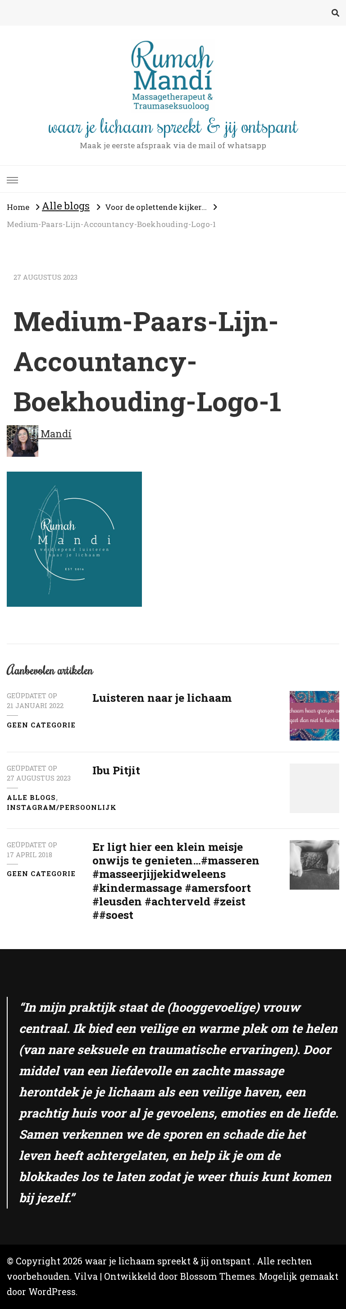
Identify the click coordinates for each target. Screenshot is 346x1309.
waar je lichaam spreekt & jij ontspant (173, 125)
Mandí (55, 433)
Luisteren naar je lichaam (162, 697)
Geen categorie (41, 725)
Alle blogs (66, 205)
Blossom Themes (217, 1276)
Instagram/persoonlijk (62, 807)
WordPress (52, 1291)
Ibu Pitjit (116, 770)
